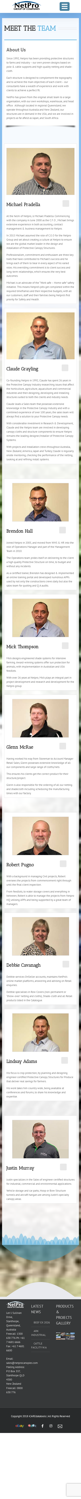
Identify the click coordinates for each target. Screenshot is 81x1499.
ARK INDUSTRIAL (38, 1333)
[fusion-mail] (66, 203)
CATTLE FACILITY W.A (39, 1345)
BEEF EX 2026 (42, 1322)
